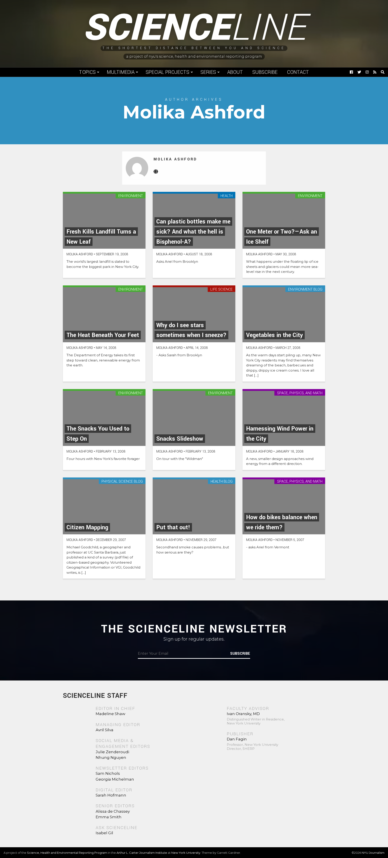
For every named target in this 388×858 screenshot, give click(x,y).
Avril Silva (104, 730)
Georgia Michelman (115, 779)
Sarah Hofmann (111, 795)
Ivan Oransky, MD (243, 713)
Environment (130, 196)
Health (226, 196)
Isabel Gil (104, 833)
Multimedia (120, 72)
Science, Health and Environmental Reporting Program (67, 852)
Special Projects (167, 72)
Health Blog (222, 481)
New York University (185, 852)
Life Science (221, 289)
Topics (87, 72)
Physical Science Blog (122, 481)
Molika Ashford (175, 159)
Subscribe (265, 72)
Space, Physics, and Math (299, 393)
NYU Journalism (373, 852)
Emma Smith (108, 817)
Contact (298, 72)
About (235, 72)
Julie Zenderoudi (112, 752)
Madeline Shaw (110, 713)
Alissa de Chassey (113, 811)
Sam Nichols (108, 773)
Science (194, 28)
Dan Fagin (237, 739)
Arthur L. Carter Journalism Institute (142, 852)
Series (208, 72)
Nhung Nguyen (111, 757)
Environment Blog (305, 289)
